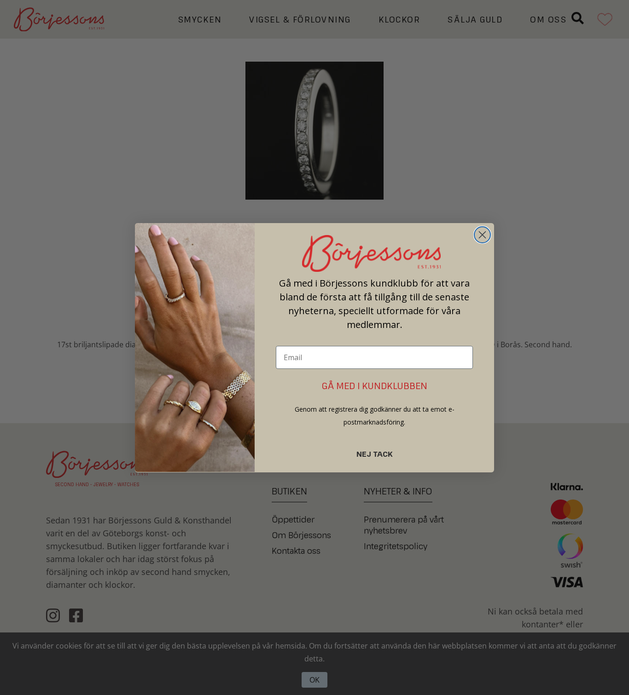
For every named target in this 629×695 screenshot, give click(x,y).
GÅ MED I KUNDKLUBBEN (374, 385)
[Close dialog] (482, 235)
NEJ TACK (374, 453)
